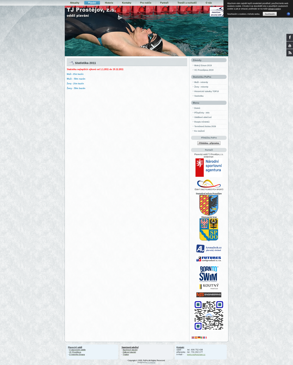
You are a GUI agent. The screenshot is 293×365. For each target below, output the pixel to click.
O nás (209, 3)
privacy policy (274, 9)
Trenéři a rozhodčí (187, 3)
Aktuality (74, 3)
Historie (109, 3)
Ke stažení (199, 131)
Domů (197, 108)
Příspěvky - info (201, 113)
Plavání (92, 3)
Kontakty (126, 3)
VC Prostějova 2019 (203, 70)
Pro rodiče (145, 3)
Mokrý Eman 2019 (203, 65)
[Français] (205, 337)
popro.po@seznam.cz (196, 354)
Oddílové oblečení (202, 117)
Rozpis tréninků (201, 122)
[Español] (196, 337)
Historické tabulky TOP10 (206, 91)
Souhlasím (270, 14)
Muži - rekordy (201, 82)
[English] (193, 337)
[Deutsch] (199, 337)
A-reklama (151, 362)
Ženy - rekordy (201, 87)
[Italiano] (202, 337)
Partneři (164, 3)
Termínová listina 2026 (205, 126)
